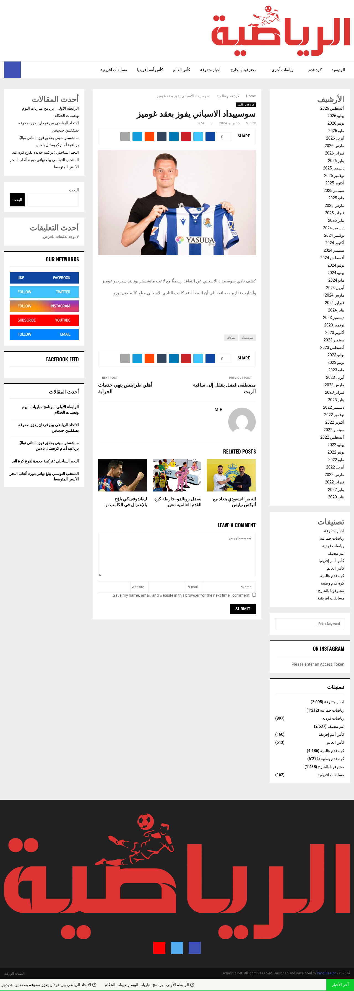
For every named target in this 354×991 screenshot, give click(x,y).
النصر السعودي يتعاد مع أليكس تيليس (234, 502)
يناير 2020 (336, 497)
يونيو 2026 (335, 123)
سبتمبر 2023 (334, 340)
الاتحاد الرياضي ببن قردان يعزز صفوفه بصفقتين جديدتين (67, 984)
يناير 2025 (336, 220)
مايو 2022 (336, 459)
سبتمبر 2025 (334, 190)
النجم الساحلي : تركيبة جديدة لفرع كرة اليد (45, 152)
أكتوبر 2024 (334, 243)
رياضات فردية (333, 546)
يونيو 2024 (335, 273)
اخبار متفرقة (210, 70)
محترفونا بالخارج (243, 70)
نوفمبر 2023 (334, 325)
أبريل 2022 (335, 467)
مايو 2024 (336, 280)
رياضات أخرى (282, 70)
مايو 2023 (336, 370)
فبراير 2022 (334, 482)
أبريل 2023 (335, 377)
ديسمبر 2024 (333, 228)
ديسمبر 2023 (333, 317)
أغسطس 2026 (332, 108)
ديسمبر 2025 (333, 168)
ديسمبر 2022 (333, 407)
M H (249, 123)
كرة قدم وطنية (332, 583)
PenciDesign (326, 973)
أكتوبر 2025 (334, 183)
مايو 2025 (336, 198)
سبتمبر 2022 (334, 430)
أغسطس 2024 (332, 258)
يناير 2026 (336, 160)
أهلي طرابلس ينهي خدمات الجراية (125, 388)
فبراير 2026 (334, 153)
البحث (74, 190)
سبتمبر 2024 (334, 250)
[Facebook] (39, 69)
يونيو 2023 (335, 362)
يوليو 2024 (335, 265)
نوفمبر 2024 (334, 235)
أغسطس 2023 (332, 347)
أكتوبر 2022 (334, 422)
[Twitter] (33, 69)
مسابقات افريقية (113, 70)
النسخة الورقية (14, 973)
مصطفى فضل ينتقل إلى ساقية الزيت (224, 388)
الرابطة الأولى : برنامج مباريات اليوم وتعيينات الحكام (168, 984)
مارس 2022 (334, 474)
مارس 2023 (334, 385)
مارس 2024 (334, 295)
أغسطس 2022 (332, 437)
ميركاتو (231, 337)
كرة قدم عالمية (245, 104)
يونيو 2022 (335, 452)
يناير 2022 (336, 489)
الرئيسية (338, 70)
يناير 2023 (336, 400)
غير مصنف (335, 553)
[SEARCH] (281, 623)
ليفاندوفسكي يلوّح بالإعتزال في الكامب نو (126, 502)
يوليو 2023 (335, 355)
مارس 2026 (334, 145)
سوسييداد (247, 337)
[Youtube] (25, 69)
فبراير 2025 (334, 213)
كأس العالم (181, 70)
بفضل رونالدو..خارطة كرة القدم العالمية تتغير (177, 502)
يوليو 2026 (335, 116)
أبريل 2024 (335, 287)
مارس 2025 (334, 205)
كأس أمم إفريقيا (150, 70)
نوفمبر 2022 (334, 415)
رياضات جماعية (332, 538)
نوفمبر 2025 (334, 175)
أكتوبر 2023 (334, 332)
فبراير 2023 (334, 392)
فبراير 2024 (334, 302)
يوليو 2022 (335, 444)
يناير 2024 (336, 310)
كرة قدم (315, 70)
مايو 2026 (336, 130)
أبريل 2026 (335, 138)
